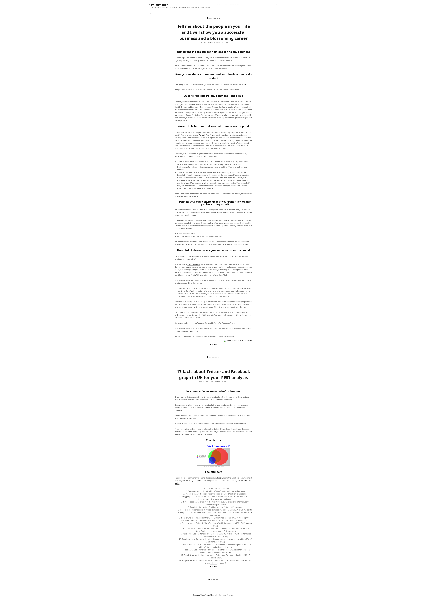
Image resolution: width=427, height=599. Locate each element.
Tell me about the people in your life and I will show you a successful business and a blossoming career (213, 32)
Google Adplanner (196, 480)
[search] (277, 5)
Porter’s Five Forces (207, 135)
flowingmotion (158, 4)
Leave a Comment (214, 357)
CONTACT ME (234, 5)
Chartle (219, 478)
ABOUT (225, 5)
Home (218, 5)
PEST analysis (190, 104)
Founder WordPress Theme (204, 595)
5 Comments (215, 579)
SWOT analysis (193, 264)
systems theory (239, 84)
